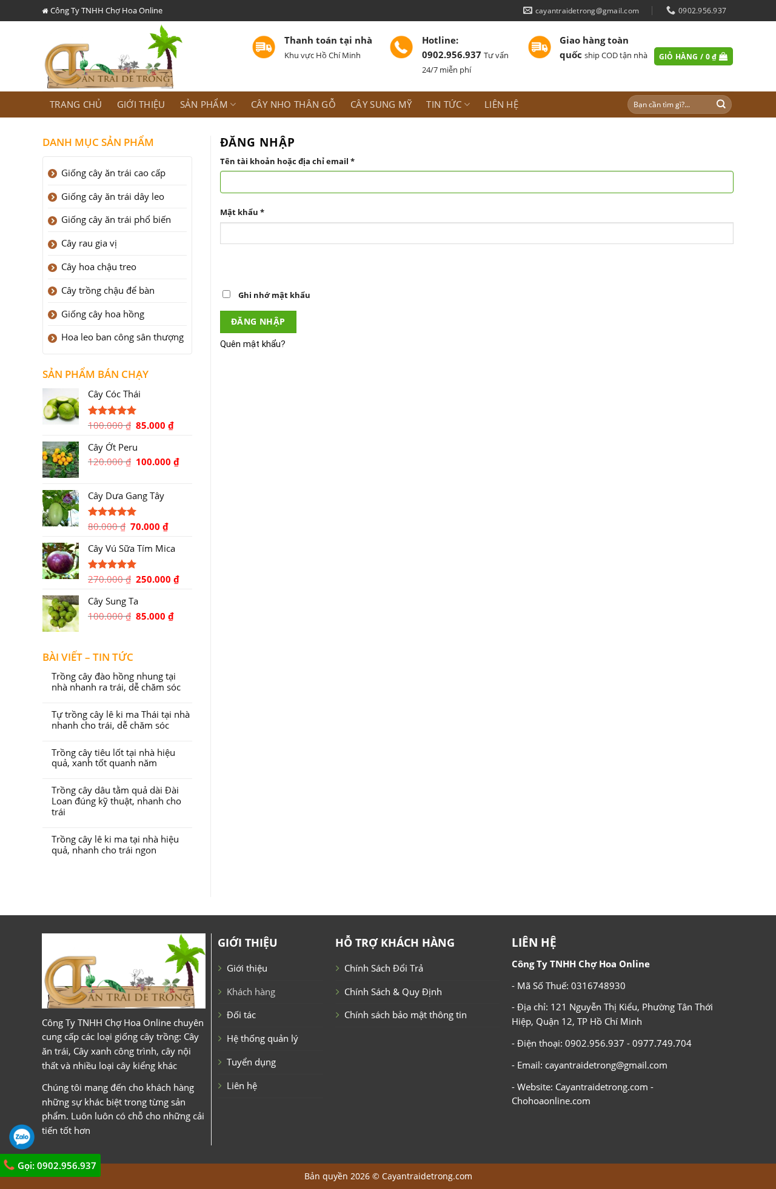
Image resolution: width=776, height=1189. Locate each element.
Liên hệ (501, 104)
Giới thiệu (141, 104)
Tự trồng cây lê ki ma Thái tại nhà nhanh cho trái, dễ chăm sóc (121, 720)
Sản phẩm (204, 104)
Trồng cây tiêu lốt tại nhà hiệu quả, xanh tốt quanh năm (113, 758)
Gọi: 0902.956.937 (55, 1165)
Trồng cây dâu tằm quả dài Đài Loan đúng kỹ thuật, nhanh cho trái (116, 801)
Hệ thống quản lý (262, 1038)
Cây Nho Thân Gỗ (293, 104)
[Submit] (721, 104)
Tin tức (443, 104)
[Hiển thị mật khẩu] (231, 264)
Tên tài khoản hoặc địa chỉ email (287, 161)
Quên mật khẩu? (253, 344)
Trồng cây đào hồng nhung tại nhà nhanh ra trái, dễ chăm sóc (116, 682)
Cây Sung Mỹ (381, 104)
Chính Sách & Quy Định (393, 991)
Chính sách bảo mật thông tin (405, 1014)
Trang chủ (76, 104)
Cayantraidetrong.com (427, 1176)
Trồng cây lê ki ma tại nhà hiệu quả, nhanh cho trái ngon (115, 845)
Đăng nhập (258, 321)
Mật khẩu (242, 212)
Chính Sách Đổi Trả (383, 968)
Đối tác (241, 1014)
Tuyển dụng (251, 1062)
